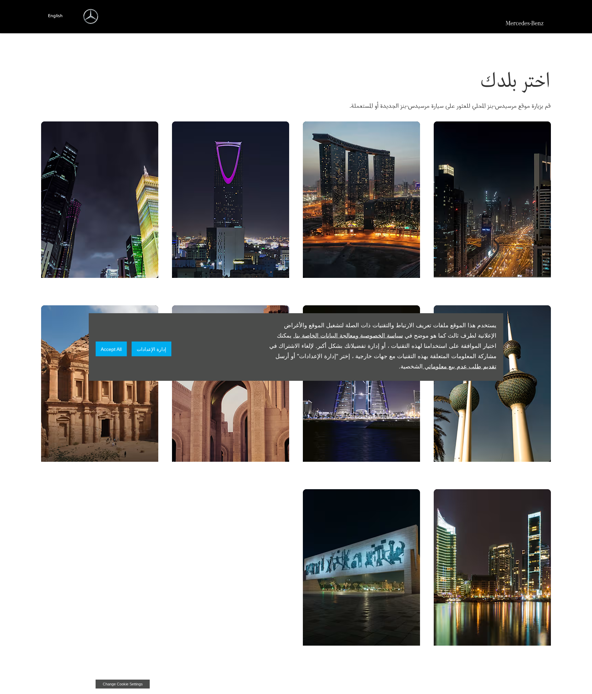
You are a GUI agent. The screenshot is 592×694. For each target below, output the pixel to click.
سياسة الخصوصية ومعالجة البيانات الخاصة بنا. (348, 335)
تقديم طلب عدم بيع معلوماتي (459, 366)
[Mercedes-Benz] (90, 16)
